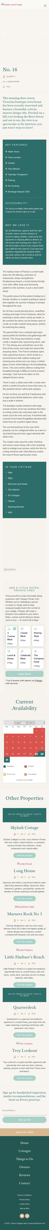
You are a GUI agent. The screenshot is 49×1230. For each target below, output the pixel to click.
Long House (24, 870)
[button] (45, 5)
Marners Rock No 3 (24, 913)
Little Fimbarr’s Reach (24, 957)
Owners (24, 1167)
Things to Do (24, 1159)
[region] (24, 545)
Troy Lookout (24, 1050)
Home (24, 1143)
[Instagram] (27, 1216)
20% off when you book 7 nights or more (24, 815)
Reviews (24, 1175)
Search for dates (24, 1132)
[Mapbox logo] (10, 569)
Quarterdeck (24, 1007)
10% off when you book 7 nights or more (24, 995)
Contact (24, 1183)
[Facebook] (22, 1216)
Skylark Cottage (24, 827)
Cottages (25, 1151)
